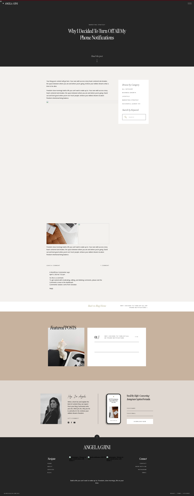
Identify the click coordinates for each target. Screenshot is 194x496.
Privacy (172, 493)
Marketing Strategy (97, 24)
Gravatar (73, 285)
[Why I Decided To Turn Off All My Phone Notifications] (136, 337)
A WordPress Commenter (58, 272)
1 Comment (104, 265)
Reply (51, 288)
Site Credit (186, 493)
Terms (179, 493)
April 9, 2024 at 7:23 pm (57, 274)
